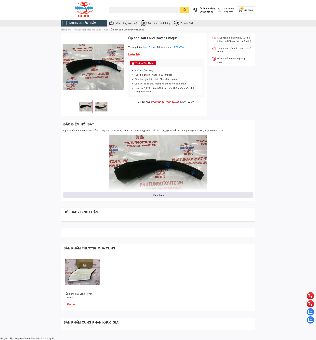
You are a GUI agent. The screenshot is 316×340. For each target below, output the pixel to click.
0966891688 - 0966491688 (165, 101)
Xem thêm (158, 195)
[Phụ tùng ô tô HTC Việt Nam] (84, 10)
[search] (184, 10)
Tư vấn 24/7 (187, 23)
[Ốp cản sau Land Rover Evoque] (93, 66)
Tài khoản (229, 8)
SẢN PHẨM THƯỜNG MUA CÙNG (89, 248)
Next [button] (120, 66)
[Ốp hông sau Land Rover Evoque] (82, 271)
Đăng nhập (228, 11)
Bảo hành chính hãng (159, 23)
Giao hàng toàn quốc (127, 23)
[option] (93, 66)
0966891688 (206, 11)
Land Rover (149, 47)
